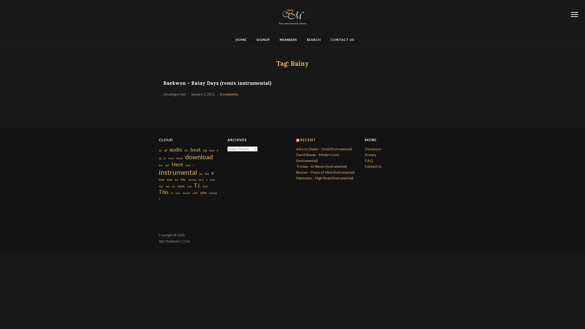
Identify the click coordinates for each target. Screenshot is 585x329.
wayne (186, 192)
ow (173, 186)
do (164, 158)
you (203, 192)
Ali (160, 150)
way (178, 193)
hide (188, 165)
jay (201, 173)
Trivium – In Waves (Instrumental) (321, 166)
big (205, 150)
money (192, 179)
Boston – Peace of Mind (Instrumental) (325, 172)
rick (189, 186)
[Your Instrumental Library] (292, 14)
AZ (186, 150)
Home (241, 40)
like (207, 173)
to (172, 192)
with (195, 192)
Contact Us (342, 40)
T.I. (197, 185)
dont (171, 158)
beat (195, 150)
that (205, 186)
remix (181, 186)
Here (177, 164)
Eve (161, 165)
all (165, 150)
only (212, 179)
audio (175, 149)
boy (212, 150)
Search (314, 40)
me (176, 179)
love (162, 179)
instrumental (178, 172)
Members (288, 40)
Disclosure (373, 149)
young (213, 193)
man (170, 179)
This (163, 192)
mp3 (201, 179)
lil (213, 173)
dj (160, 158)
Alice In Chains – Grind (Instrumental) (324, 149)
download (199, 157)
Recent (308, 140)
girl (167, 165)
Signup (263, 40)
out (168, 186)
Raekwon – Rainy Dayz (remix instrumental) (217, 83)
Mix (183, 179)
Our (161, 186)
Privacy (370, 155)
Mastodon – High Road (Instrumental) (324, 178)
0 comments (229, 94)
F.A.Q (369, 161)
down (179, 158)
